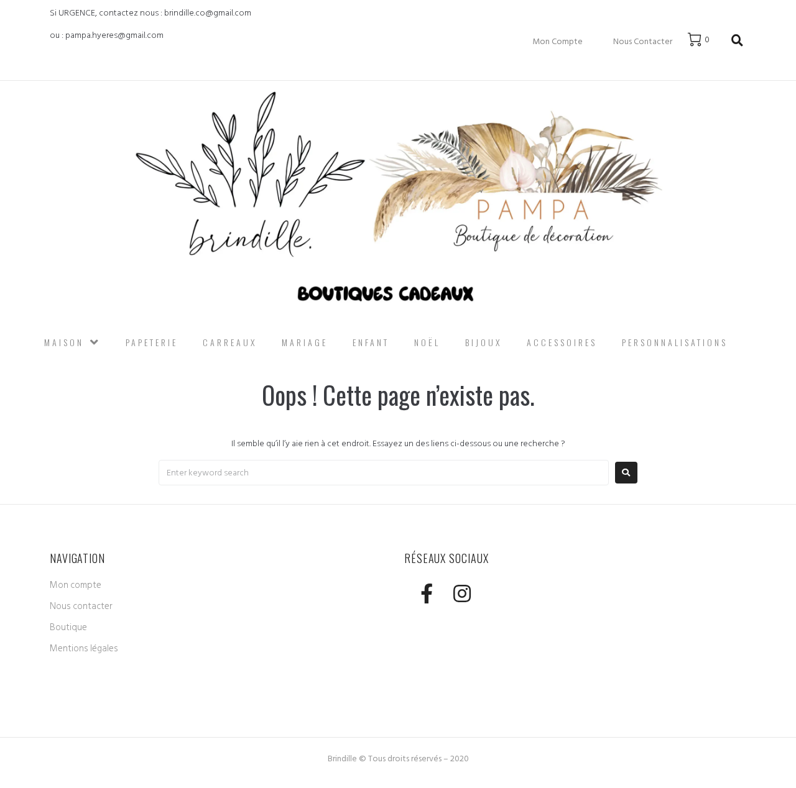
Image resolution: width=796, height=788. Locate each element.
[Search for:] (384, 472)
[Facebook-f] (426, 594)
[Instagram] (462, 594)
